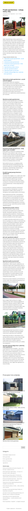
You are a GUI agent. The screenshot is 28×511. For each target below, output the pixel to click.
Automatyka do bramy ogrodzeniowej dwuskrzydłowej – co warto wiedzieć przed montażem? (12, 498)
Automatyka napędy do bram (9, 454)
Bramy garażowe (6, 456)
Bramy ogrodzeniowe (7, 458)
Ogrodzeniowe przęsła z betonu (12, 67)
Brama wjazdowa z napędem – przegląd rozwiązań (14, 501)
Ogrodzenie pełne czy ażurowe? (12, 70)
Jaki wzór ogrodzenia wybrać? (11, 68)
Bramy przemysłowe (7, 460)
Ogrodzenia (5, 15)
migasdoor (12, 13)
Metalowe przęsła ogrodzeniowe (12, 62)
